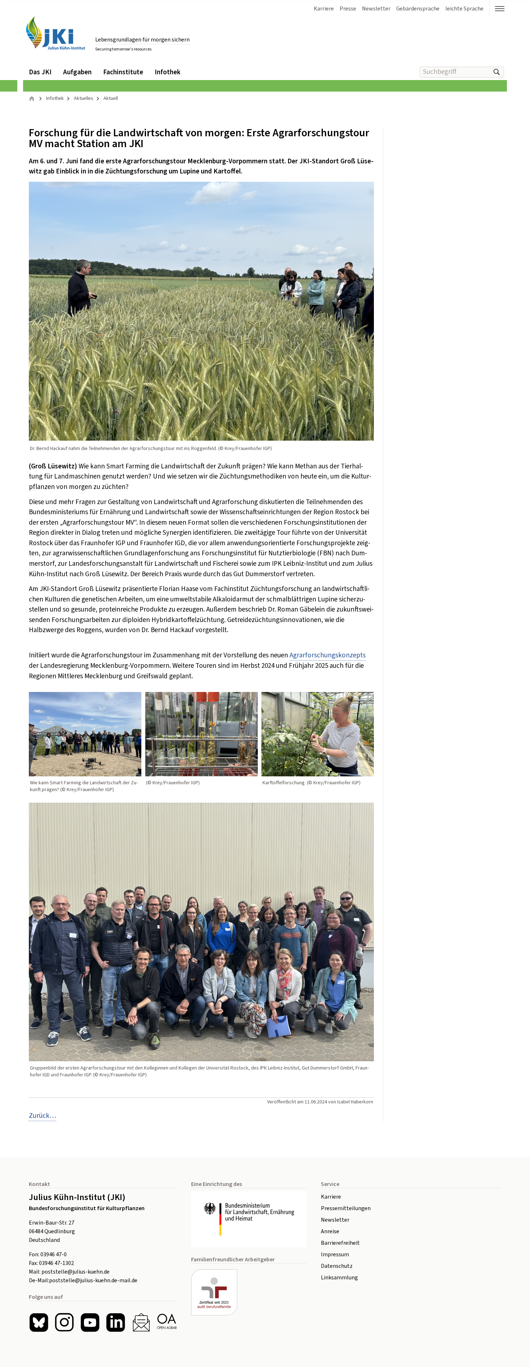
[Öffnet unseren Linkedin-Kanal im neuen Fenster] (115, 1322)
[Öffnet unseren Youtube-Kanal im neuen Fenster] (90, 1322)
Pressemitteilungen (346, 1208)
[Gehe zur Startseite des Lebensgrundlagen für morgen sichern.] (55, 33)
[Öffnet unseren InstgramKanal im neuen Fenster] (64, 1322)
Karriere (331, 1197)
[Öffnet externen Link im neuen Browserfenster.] (248, 1219)
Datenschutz (337, 1266)
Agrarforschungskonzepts (328, 655)
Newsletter (335, 1220)
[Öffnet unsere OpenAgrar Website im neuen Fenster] (167, 1322)
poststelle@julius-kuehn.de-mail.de (93, 1280)
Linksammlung (339, 1278)
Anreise (330, 1231)
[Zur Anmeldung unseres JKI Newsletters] (141, 1322)
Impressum (335, 1254)
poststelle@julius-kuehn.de (75, 1272)
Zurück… (42, 1116)
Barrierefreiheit (340, 1243)
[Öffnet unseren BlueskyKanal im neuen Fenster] (39, 1322)
